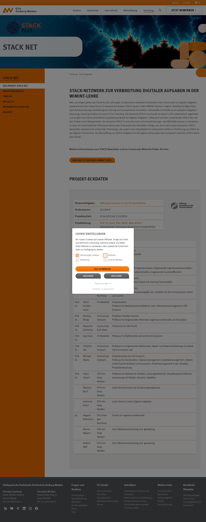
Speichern (116, 275)
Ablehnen (88, 275)
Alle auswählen (102, 268)
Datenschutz (109, 289)
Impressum (96, 289)
